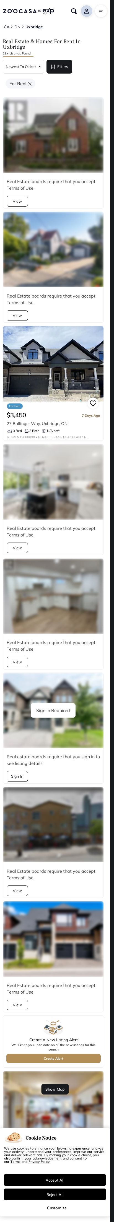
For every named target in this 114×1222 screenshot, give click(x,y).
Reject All (55, 1194)
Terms (15, 1161)
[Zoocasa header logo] (28, 11)
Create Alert (53, 1058)
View (17, 201)
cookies (23, 1148)
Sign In (17, 776)
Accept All (55, 1180)
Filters (62, 66)
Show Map (54, 1089)
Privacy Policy (39, 1161)
